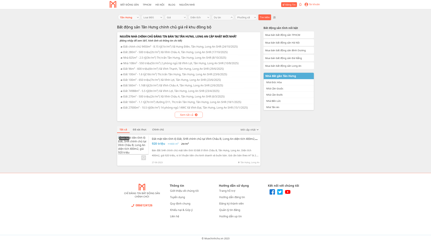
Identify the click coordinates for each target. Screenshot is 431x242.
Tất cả (123, 129)
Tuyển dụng (177, 197)
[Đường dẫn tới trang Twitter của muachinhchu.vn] (280, 193)
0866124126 (144, 205)
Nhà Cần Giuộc (274, 88)
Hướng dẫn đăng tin (232, 197)
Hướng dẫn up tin (230, 216)
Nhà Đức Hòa (274, 82)
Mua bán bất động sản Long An (283, 65)
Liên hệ (174, 216)
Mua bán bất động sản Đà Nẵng (283, 58)
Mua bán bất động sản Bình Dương (285, 50)
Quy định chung (180, 203)
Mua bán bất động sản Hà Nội (282, 42)
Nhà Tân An (272, 107)
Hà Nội (159, 4)
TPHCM (147, 4)
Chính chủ (158, 129)
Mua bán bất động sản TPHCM (282, 34)
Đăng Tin (290, 4)
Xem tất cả (187, 115)
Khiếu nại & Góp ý (181, 210)
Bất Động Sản (129, 4)
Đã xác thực (139, 129)
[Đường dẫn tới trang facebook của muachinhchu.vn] (273, 193)
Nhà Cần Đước (274, 94)
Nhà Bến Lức (273, 101)
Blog (171, 4)
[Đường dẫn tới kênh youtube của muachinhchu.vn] (287, 193)
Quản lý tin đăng (229, 210)
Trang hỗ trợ (227, 191)
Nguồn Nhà (187, 4)
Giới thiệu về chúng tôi (184, 191)
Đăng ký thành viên (231, 203)
